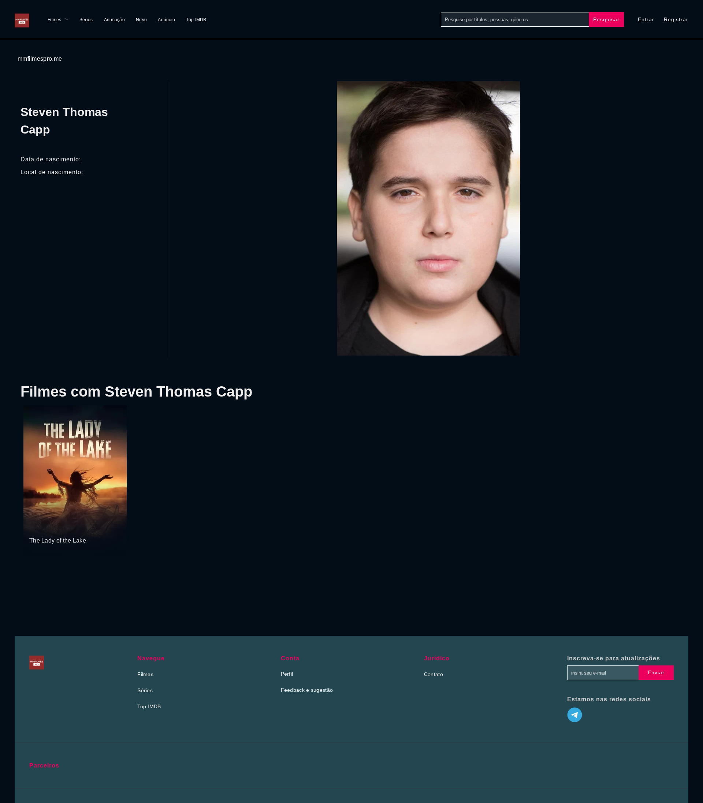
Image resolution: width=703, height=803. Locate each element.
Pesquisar (606, 19)
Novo (141, 19)
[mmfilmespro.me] (24, 19)
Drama (38, 526)
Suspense (59, 526)
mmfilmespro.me (40, 59)
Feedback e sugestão (307, 690)
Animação (114, 19)
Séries (86, 19)
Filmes (55, 19)
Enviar (656, 672)
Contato (433, 674)
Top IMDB (196, 19)
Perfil (287, 674)
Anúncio (166, 19)
